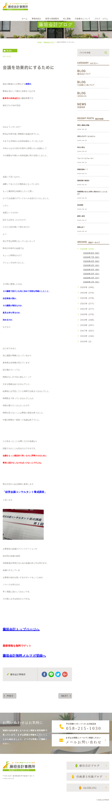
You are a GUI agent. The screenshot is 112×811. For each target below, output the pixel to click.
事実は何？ (81, 227)
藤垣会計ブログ (49, 42)
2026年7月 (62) (91, 257)
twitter (58, 674)
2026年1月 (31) (91, 282)
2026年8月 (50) (91, 253)
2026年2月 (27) (91, 278)
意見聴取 (80, 205)
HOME (39, 42)
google (65, 674)
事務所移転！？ (82, 169)
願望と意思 (81, 216)
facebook (44, 674)
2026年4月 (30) (91, 269)
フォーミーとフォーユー (85, 158)
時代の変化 (81, 147)
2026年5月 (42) (91, 265)
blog (9, 50)
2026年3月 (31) (91, 273)
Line (51, 674)
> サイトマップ (8, 778)
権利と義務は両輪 (83, 125)
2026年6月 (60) (91, 261)
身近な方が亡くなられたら (86, 136)
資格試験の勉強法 (83, 180)
